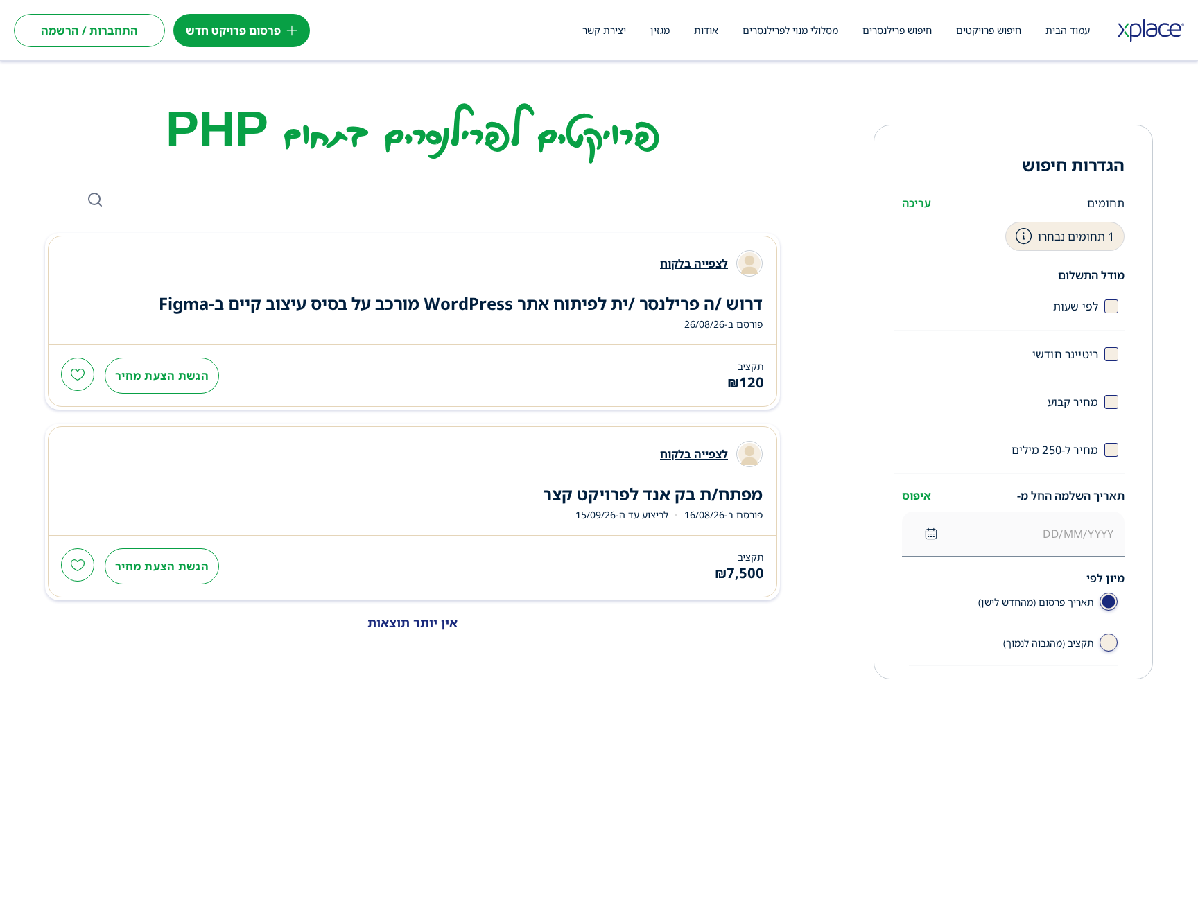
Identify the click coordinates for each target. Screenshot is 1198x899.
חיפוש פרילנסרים (897, 30)
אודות (706, 30)
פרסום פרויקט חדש (233, 30)
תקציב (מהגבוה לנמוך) (1048, 642)
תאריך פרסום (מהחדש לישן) (1036, 602)
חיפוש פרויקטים (988, 30)
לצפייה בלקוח (694, 263)
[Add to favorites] (77, 376)
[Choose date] (931, 533)
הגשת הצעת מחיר (162, 375)
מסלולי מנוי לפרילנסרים (790, 30)
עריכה (916, 203)
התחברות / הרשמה (89, 30)
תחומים (1106, 203)
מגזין (660, 30)
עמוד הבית (1067, 30)
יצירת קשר (604, 30)
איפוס (916, 495)
